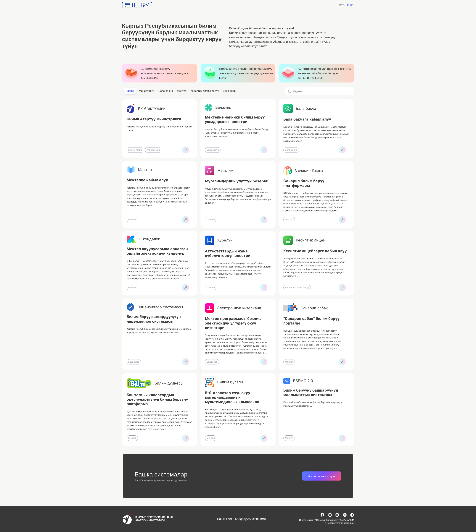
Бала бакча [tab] (166, 90)
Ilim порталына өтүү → (321, 476)
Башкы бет (224, 519)
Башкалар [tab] (229, 90)
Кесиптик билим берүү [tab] (205, 90)
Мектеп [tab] (181, 90)
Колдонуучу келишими (250, 519)
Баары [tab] (130, 90)
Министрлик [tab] (147, 90)
